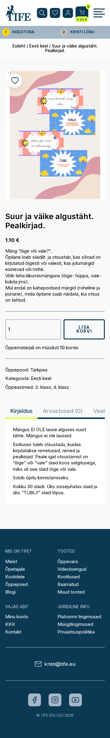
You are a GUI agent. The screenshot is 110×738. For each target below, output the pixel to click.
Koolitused (68, 577)
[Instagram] (55, 700)
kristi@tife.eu (59, 664)
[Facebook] (34, 700)
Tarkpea (38, 370)
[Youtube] (75, 700)
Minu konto (16, 616)
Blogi (10, 592)
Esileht (19, 46)
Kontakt (13, 632)
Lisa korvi (84, 329)
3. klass (43, 387)
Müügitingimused (75, 624)
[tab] (21, 411)
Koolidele (15, 577)
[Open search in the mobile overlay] (42, 13)
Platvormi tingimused (79, 616)
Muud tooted (71, 592)
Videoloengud (71, 569)
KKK (10, 624)
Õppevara (67, 561)
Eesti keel (38, 46)
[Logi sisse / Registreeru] (68, 13)
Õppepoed (16, 584)
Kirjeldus (21, 411)
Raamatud (68, 584)
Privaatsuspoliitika (76, 632)
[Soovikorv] (55, 13)
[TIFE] (18, 18)
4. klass (61, 387)
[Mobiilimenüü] (99, 13)
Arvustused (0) (63, 411)
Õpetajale (15, 569)
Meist (11, 561)
